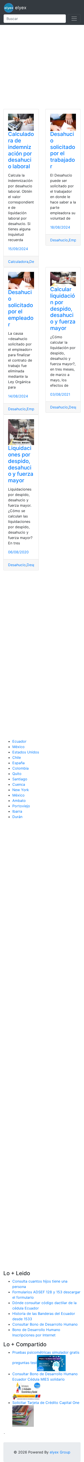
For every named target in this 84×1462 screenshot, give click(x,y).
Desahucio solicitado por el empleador (20, 308)
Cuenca (18, 784)
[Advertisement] (42, 67)
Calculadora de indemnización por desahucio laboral (21, 150)
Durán (17, 816)
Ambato (19, 800)
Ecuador (19, 741)
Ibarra (17, 811)
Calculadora (18, 261)
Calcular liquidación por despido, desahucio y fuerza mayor (62, 308)
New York (20, 790)
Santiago (19, 779)
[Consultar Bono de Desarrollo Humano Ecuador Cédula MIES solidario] (26, 1390)
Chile (16, 757)
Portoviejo (21, 806)
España (18, 763)
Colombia (20, 768)
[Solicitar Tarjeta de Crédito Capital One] (23, 1415)
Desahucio (59, 240)
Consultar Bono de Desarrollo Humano (45, 1324)
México (18, 746)
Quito (17, 773)
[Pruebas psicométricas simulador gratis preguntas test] (51, 1362)
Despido (76, 407)
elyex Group (60, 1452)
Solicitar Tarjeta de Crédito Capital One (45, 1402)
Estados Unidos (25, 752)
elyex (20, 7)
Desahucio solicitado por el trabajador (62, 150)
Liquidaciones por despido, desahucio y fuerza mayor (20, 464)
